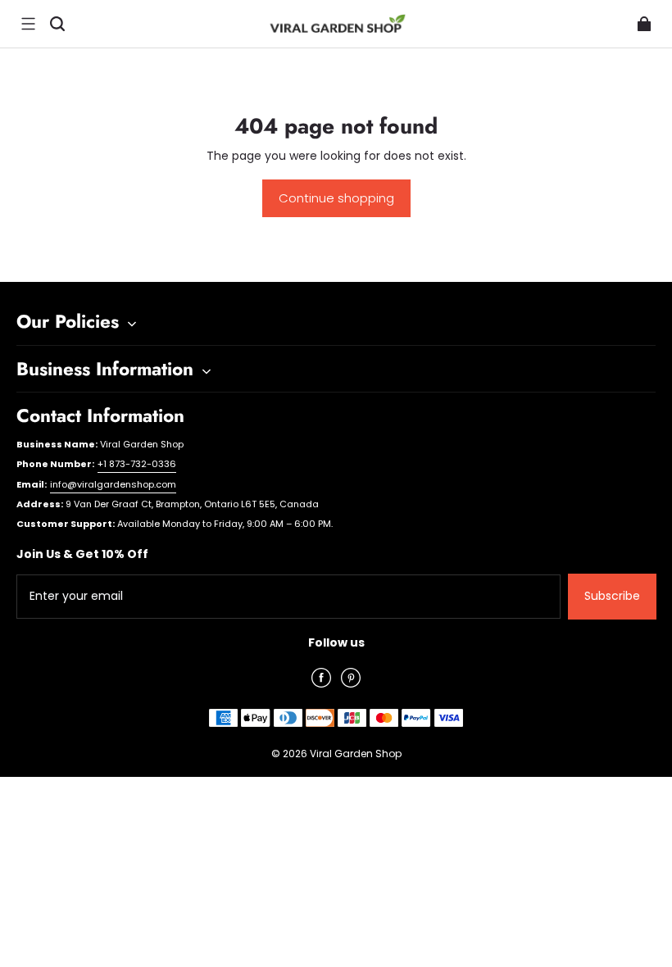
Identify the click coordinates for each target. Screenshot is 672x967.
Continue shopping (336, 198)
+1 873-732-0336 (137, 463)
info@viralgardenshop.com (113, 484)
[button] (27, 23)
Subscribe (612, 596)
